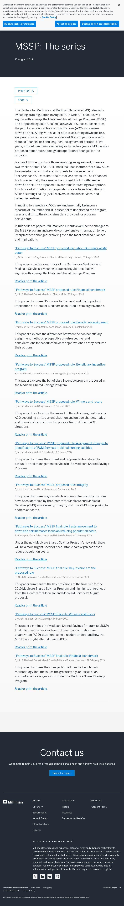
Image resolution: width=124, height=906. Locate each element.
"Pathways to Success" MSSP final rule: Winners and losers (55, 614)
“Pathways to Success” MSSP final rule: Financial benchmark (56, 656)
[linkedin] (42, 876)
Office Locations (41, 824)
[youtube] (49, 876)
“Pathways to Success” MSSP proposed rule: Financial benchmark (60, 290)
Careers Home (99, 806)
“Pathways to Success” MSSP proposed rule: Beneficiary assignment (61, 322)
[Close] (118, 5)
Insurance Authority (28, 891)
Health (65, 806)
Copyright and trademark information (15, 888)
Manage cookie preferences (19, 23)
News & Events (40, 818)
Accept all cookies (66, 23)
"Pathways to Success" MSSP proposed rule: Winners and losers (58, 401)
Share (21, 99)
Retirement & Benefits (73, 818)
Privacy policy (47, 888)
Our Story (38, 806)
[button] (35, 876)
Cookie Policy (49, 17)
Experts (37, 830)
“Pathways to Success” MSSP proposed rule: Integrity (51, 485)
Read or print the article (31, 281)
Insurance (67, 812)
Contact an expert (62, 773)
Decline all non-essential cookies (100, 23)
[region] (62, 15)
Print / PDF (24, 90)
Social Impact (39, 812)
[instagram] (57, 876)
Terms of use (35, 888)
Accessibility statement (11, 891)
